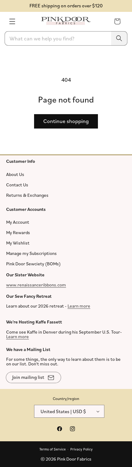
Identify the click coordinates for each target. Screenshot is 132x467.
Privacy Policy (81, 448)
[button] (12, 21)
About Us (15, 174)
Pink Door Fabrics (74, 459)
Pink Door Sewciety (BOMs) (33, 264)
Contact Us (17, 184)
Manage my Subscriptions (31, 253)
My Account (17, 222)
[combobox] (66, 38)
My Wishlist (17, 243)
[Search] (119, 38)
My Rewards (18, 232)
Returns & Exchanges (27, 195)
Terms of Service (52, 448)
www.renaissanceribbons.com (36, 284)
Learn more (79, 306)
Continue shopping (66, 121)
